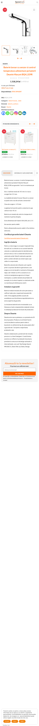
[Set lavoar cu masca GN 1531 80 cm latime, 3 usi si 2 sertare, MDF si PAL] (10, 137)
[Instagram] (16, 113)
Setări (22, 721)
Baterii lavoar (13, 101)
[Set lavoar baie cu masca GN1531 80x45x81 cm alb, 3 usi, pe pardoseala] (29, 137)
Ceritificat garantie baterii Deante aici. (16, 238)
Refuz (14, 721)
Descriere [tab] (6, 173)
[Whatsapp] (7, 113)
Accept (7, 721)
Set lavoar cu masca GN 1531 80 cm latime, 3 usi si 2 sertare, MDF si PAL (10, 149)
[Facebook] (3, 113)
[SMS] (12, 113)
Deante (5, 64)
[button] (34, 10)
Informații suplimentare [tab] (23, 173)
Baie (19, 101)
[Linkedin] (24, 113)
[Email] (20, 113)
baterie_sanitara (13, 104)
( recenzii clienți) (23, 77)
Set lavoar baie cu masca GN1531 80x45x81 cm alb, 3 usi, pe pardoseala (29, 149)
